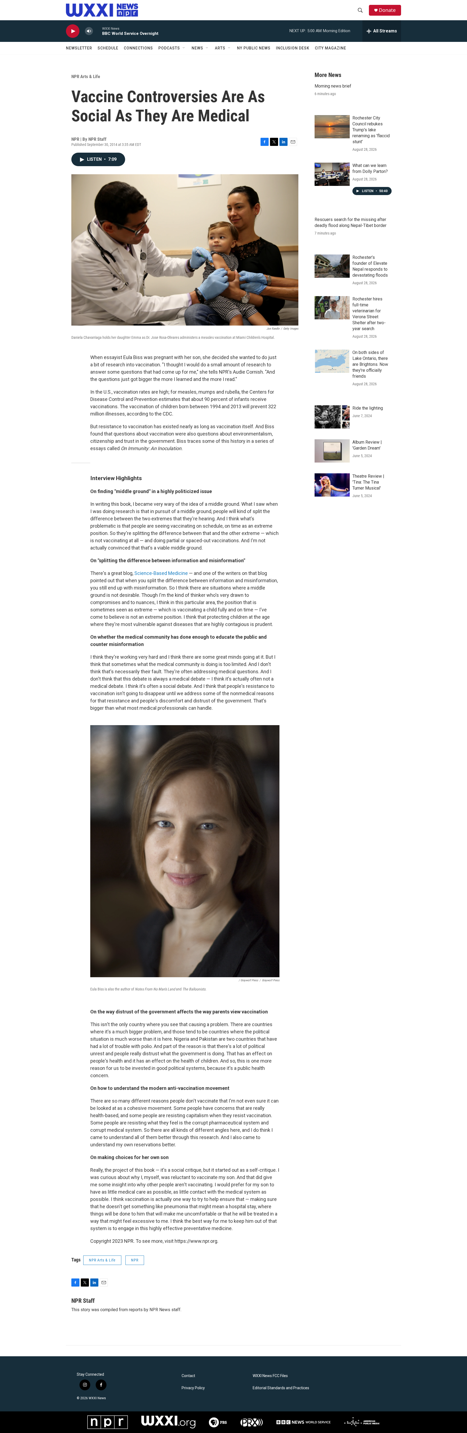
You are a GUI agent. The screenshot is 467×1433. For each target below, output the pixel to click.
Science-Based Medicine (161, 573)
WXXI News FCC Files (270, 1376)
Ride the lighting (367, 408)
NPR (134, 1260)
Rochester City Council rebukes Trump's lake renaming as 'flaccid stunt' (371, 129)
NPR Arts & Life (85, 76)
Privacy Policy (193, 1388)
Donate (387, 10)
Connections (138, 48)
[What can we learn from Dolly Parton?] (332, 174)
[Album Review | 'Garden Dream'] (332, 451)
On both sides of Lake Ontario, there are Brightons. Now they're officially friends (370, 364)
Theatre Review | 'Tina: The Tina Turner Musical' (368, 482)
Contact (188, 1376)
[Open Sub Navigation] (184, 48)
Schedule (108, 48)
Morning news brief (333, 86)
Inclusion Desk (292, 48)
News (197, 48)
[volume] (89, 31)
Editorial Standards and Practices (281, 1388)
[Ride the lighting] (332, 416)
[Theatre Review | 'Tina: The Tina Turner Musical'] (332, 485)
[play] (72, 31)
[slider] (97, 31)
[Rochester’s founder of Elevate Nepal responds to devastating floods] (332, 266)
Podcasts (169, 48)
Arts (220, 48)
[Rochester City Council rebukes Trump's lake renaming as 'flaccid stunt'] (332, 126)
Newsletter (79, 48)
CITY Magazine (330, 48)
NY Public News (254, 48)
